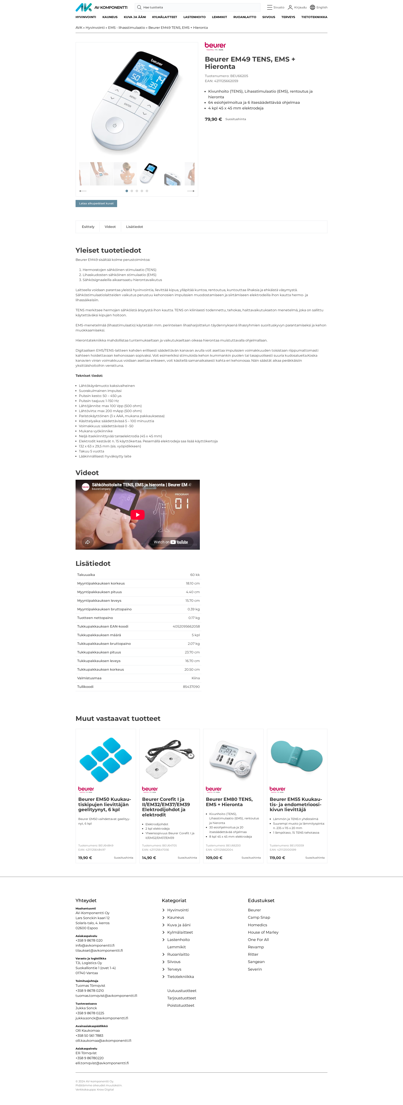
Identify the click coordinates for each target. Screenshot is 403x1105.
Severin (255, 969)
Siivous (268, 17)
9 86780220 (94, 1058)
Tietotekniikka (314, 17)
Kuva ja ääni (135, 17)
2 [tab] (132, 191)
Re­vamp (256, 947)
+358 (80, 1058)
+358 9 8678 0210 (90, 991)
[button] (276, 7)
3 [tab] (137, 191)
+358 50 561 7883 (89, 1036)
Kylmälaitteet (164, 17)
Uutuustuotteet (181, 990)
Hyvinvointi (86, 17)
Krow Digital (105, 1089)
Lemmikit (219, 17)
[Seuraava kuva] (191, 191)
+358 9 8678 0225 (90, 1013)
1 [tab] (127, 191)
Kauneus (110, 17)
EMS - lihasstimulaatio (126, 28)
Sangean (256, 961)
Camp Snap (259, 917)
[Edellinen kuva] (82, 191)
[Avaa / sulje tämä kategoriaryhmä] (163, 910)
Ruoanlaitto (244, 17)
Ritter (253, 954)
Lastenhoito (194, 17)
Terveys (288, 17)
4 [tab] (142, 191)
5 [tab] (147, 191)
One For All (258, 939)
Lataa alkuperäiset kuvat (96, 203)
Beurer (254, 910)
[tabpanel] (137, 103)
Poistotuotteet (180, 1005)
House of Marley (263, 932)
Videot (110, 227)
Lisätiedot (134, 227)
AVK (79, 28)
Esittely (88, 227)
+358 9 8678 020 (89, 940)
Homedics (257, 925)
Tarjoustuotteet (181, 998)
